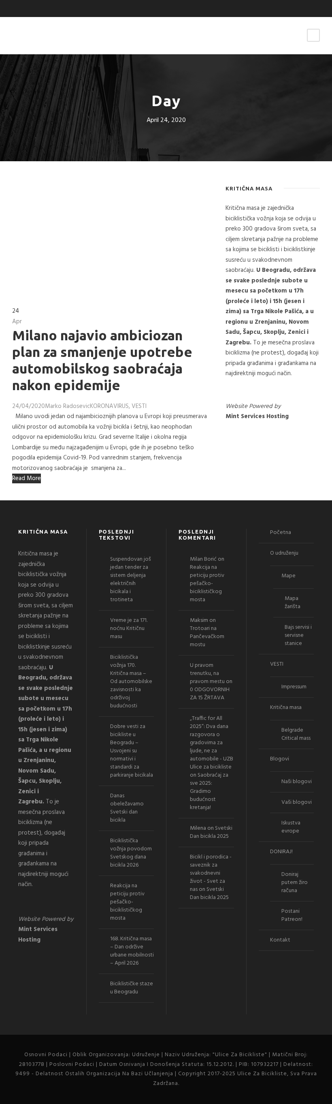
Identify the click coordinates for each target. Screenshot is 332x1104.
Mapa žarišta (292, 602)
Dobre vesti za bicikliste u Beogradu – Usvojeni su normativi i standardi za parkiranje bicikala (131, 751)
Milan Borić (203, 559)
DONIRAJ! (281, 851)
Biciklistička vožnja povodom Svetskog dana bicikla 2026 (131, 853)
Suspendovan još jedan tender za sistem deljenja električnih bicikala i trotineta (130, 579)
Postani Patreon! (291, 915)
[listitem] (273, 291)
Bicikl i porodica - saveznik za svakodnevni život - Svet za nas (211, 873)
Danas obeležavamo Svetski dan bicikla (127, 808)
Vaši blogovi (296, 802)
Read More (26, 478)
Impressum (293, 687)
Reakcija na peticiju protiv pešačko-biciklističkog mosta (127, 902)
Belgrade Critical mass (296, 734)
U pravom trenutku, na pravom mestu (207, 673)
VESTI (139, 406)
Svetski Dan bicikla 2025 (211, 832)
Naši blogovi (296, 781)
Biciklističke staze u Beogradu (131, 988)
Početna (280, 532)
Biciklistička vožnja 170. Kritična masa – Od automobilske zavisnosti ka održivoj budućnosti (131, 682)
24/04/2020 (28, 406)
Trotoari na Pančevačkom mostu (207, 636)
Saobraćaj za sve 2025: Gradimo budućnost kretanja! (209, 791)
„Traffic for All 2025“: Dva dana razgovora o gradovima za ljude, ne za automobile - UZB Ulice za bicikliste (211, 743)
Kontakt (280, 940)
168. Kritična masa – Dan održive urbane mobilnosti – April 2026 (132, 951)
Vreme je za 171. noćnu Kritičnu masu (128, 628)
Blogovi (279, 759)
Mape (288, 576)
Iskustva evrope (290, 827)
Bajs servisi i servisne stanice (298, 635)
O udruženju (284, 553)
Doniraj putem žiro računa (294, 882)
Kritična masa (286, 707)
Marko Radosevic (67, 406)
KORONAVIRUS (109, 406)
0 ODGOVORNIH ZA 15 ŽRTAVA (210, 694)
